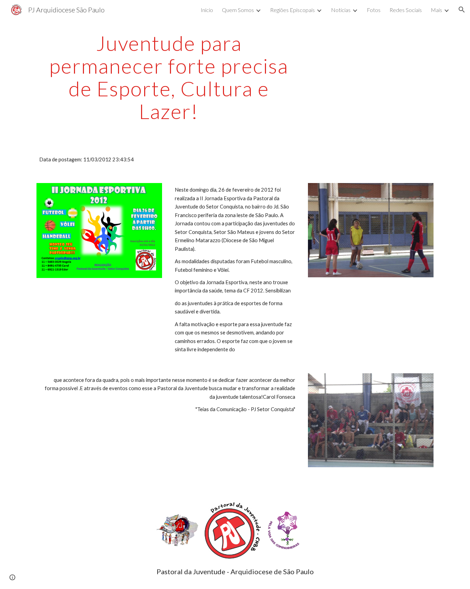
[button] (461, 9)
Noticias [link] (341, 10)
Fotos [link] (374, 10)
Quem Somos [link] (238, 10)
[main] (168, 77)
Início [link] (207, 10)
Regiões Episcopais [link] (292, 10)
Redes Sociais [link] (405, 10)
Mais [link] (436, 10)
